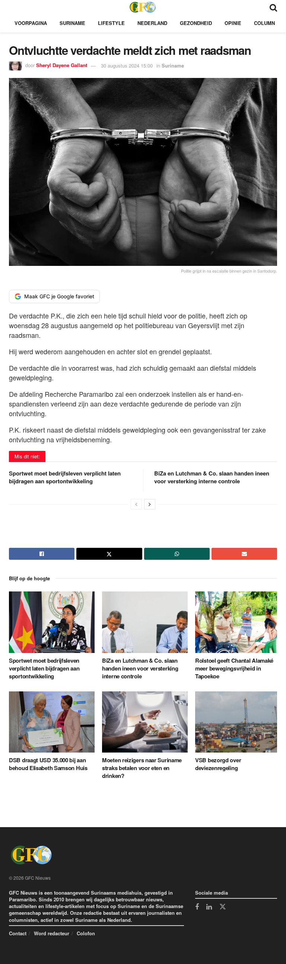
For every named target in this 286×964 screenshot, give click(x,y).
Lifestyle (111, 22)
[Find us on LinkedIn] (209, 907)
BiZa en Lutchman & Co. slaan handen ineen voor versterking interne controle (211, 477)
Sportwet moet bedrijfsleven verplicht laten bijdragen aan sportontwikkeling (65, 477)
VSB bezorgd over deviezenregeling (218, 764)
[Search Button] (273, 7)
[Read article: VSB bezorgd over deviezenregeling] (238, 722)
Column (264, 22)
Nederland (152, 22)
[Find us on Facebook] (197, 907)
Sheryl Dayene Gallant (61, 65)
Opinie (233, 22)
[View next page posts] (149, 504)
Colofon (86, 933)
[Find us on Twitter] (222, 906)
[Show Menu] (12, 7)
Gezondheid (196, 22)
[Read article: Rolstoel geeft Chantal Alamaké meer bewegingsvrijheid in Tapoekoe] (238, 622)
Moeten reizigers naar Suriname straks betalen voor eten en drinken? (142, 768)
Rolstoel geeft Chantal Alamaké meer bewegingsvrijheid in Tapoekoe (234, 668)
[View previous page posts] (136, 504)
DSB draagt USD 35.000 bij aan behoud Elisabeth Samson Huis (48, 764)
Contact (17, 933)
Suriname (72, 22)
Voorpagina (31, 22)
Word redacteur (51, 933)
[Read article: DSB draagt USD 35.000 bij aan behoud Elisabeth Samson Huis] (52, 722)
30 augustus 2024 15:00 (127, 65)
